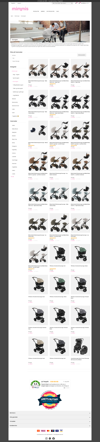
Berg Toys (14, 139)
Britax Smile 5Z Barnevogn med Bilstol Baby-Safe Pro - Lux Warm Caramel (80, 174)
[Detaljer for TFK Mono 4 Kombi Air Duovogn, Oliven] (59, 284)
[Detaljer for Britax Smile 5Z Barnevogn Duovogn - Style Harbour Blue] (59, 192)
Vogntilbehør (16, 95)
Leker (13, 109)
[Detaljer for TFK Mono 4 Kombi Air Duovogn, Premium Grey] (80, 315)
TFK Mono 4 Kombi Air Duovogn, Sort (57, 358)
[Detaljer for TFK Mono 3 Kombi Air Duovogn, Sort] (59, 254)
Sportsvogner (16, 78)
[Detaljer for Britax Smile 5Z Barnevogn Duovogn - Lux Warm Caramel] (59, 161)
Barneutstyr (15, 102)
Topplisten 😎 (15, 116)
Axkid (13, 125)
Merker (43, 11)
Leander (14, 156)
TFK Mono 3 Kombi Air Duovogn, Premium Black (80, 297)
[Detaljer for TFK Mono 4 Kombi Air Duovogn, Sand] (38, 346)
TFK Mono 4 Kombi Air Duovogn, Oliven (58, 296)
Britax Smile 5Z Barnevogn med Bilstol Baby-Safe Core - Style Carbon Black (59, 112)
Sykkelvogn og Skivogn (18, 92)
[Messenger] (50, 438)
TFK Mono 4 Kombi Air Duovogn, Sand (36, 358)
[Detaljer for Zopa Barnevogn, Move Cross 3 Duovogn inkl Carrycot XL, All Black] (80, 346)
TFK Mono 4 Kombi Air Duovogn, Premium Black (59, 328)
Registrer (13, 3)
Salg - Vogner (16, 74)
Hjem (12, 16)
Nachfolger (14, 160)
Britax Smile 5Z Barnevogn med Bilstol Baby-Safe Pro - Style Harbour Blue (80, 205)
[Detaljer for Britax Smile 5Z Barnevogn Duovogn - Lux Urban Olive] (38, 223)
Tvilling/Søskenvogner (18, 85)
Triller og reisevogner (18, 88)
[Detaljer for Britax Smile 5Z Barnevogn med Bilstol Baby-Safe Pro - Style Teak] (80, 68)
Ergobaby (14, 149)
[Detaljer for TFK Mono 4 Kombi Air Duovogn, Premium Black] (59, 315)
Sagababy (14, 167)
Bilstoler (14, 98)
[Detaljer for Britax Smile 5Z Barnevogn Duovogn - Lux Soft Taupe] (80, 223)
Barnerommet (15, 105)
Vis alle (12, 176)
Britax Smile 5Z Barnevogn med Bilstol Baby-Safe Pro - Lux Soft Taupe (38, 266)
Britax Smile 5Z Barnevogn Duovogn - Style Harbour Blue (59, 205)
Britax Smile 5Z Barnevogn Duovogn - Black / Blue (38, 143)
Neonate (14, 163)
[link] (50, 384)
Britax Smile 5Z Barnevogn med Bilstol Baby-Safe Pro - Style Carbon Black (80, 112)
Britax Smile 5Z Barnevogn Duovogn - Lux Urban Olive (37, 235)
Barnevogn (17, 16)
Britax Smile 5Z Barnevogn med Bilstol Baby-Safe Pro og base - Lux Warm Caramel (38, 174)
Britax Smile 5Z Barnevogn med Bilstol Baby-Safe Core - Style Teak (59, 81)
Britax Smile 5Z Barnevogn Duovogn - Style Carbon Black (37, 112)
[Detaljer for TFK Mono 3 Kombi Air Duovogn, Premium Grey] (38, 315)
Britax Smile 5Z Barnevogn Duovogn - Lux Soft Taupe (80, 235)
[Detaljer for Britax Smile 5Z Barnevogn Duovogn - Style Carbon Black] (38, 99)
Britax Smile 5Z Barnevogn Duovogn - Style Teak (37, 81)
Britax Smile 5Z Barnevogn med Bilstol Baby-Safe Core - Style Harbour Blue (38, 205)
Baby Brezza (15, 129)
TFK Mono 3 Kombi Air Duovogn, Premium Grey (37, 328)
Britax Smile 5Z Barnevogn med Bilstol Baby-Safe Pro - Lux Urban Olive (59, 235)
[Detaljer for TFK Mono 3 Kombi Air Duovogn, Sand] (38, 284)
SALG (13, 112)
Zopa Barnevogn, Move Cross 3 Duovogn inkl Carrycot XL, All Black (80, 359)
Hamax (14, 153)
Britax (13, 142)
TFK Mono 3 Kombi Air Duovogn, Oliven (79, 266)
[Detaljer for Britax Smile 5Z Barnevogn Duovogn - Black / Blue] (38, 130)
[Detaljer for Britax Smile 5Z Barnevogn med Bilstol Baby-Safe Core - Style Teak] (59, 68)
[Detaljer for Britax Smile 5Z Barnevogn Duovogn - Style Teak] (38, 68)
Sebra (13, 170)
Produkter (36, 11)
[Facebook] (53, 438)
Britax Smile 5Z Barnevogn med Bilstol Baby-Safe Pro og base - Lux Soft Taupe (59, 143)
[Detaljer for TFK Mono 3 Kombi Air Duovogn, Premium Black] (80, 284)
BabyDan (14, 132)
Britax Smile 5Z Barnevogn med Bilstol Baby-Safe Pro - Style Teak (80, 81)
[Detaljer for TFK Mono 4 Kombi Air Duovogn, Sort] (59, 346)
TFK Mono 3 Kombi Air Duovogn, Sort (57, 266)
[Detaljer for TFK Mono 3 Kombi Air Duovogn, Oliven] (80, 254)
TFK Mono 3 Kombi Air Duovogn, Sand (36, 296)
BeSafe (14, 135)
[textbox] (61, 3)
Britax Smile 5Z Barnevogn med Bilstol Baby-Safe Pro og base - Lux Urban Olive (80, 143)
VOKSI (13, 174)
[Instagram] (46, 438)
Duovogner (15, 81)
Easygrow (14, 146)
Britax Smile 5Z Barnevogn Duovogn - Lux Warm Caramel (58, 174)
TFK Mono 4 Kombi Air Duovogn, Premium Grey (80, 328)
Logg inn (19, 3)
